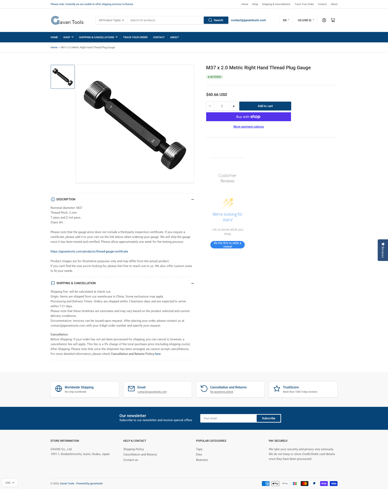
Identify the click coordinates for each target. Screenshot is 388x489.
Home (244, 4)
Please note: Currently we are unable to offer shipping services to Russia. (92, 4)
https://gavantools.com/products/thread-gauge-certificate (89, 251)
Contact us (130, 460)
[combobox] (178, 20)
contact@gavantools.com (248, 20)
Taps (199, 449)
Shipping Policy (133, 449)
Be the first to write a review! (227, 244)
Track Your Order (304, 4)
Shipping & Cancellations (276, 4)
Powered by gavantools (89, 483)
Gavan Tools (67, 483)
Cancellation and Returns (140, 454)
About (334, 4)
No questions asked (221, 391)
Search (218, 20)
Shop (255, 4)
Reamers (202, 460)
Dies (199, 454)
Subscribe (268, 418)
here (158, 354)
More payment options (248, 126)
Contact (322, 4)
